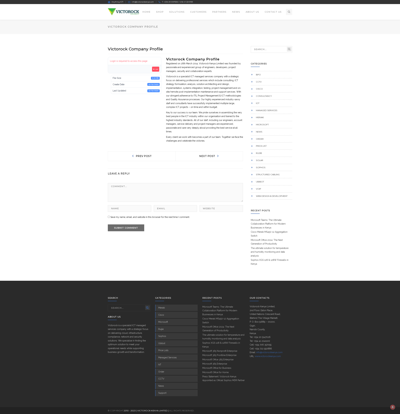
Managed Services (266, 110)
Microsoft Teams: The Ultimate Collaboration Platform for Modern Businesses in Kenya (268, 224)
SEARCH (289, 49)
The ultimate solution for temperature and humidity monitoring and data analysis (269, 252)
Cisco (259, 89)
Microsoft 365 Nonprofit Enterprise (219, 351)
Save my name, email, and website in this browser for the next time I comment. (150, 217)
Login (156, 69)
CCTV (259, 82)
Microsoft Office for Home (215, 372)
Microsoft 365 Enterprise (214, 364)
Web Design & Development (272, 196)
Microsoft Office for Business (216, 368)
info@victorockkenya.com (269, 352)
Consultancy (264, 96)
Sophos (260, 167)
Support (162, 393)
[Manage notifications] (392, 407)
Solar (259, 160)
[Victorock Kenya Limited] (123, 11)
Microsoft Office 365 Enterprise (217, 359)
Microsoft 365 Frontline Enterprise (219, 355)
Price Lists (163, 350)
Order (260, 139)
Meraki (260, 117)
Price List (261, 146)
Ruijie (259, 153)
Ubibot (260, 181)
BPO (258, 74)
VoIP (258, 189)
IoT (257, 103)
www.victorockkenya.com (268, 356)
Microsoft (262, 124)
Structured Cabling (268, 174)
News (259, 131)
